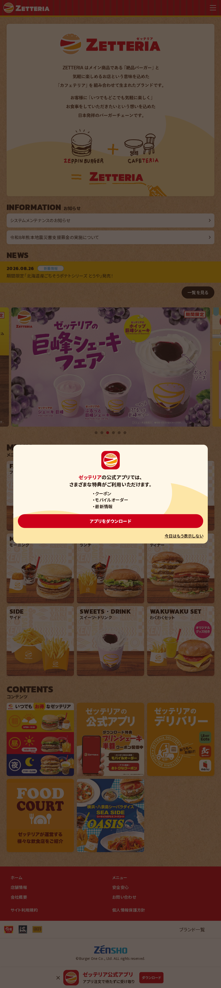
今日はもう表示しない (184, 536)
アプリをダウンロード (110, 521)
